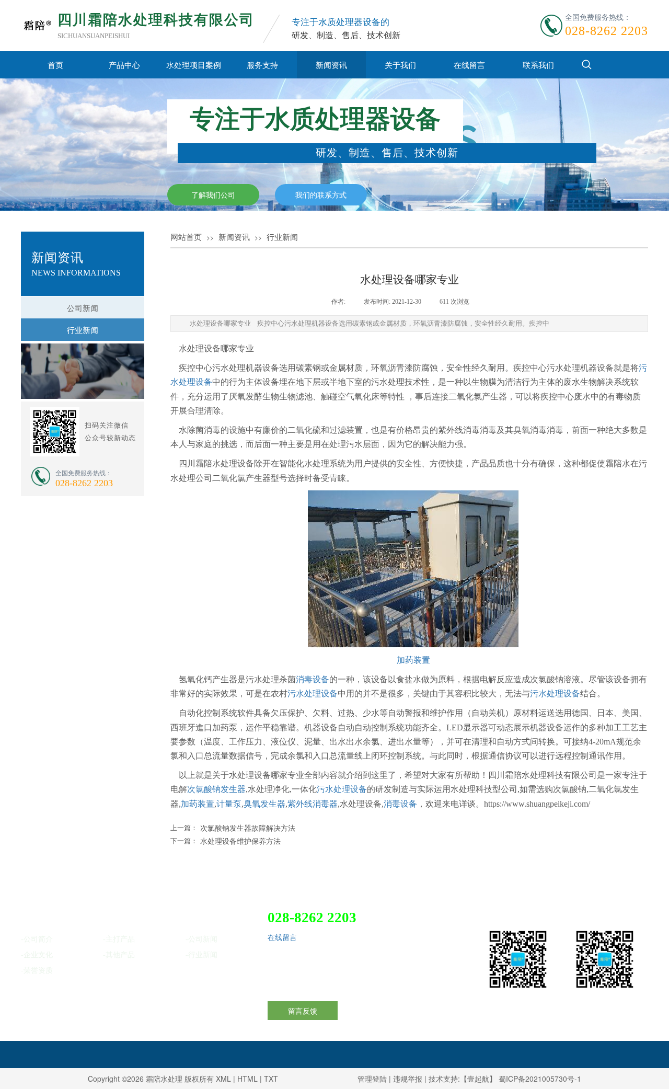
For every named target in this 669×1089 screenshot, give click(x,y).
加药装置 (413, 660)
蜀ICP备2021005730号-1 (540, 1078)
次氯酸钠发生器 (216, 789)
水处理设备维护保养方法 (240, 840)
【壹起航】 (478, 1078)
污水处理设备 (312, 693)
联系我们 (538, 64)
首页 (55, 64)
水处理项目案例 (193, 64)
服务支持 (262, 64)
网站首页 (186, 237)
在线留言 (469, 64)
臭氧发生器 (264, 803)
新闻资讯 (331, 64)
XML (223, 1078)
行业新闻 (282, 237)
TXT (271, 1078)
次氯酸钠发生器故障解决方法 (247, 827)
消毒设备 (312, 679)
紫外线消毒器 (312, 803)
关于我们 (400, 64)
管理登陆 (372, 1078)
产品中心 (124, 64)
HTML (247, 1078)
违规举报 (407, 1078)
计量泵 (228, 803)
